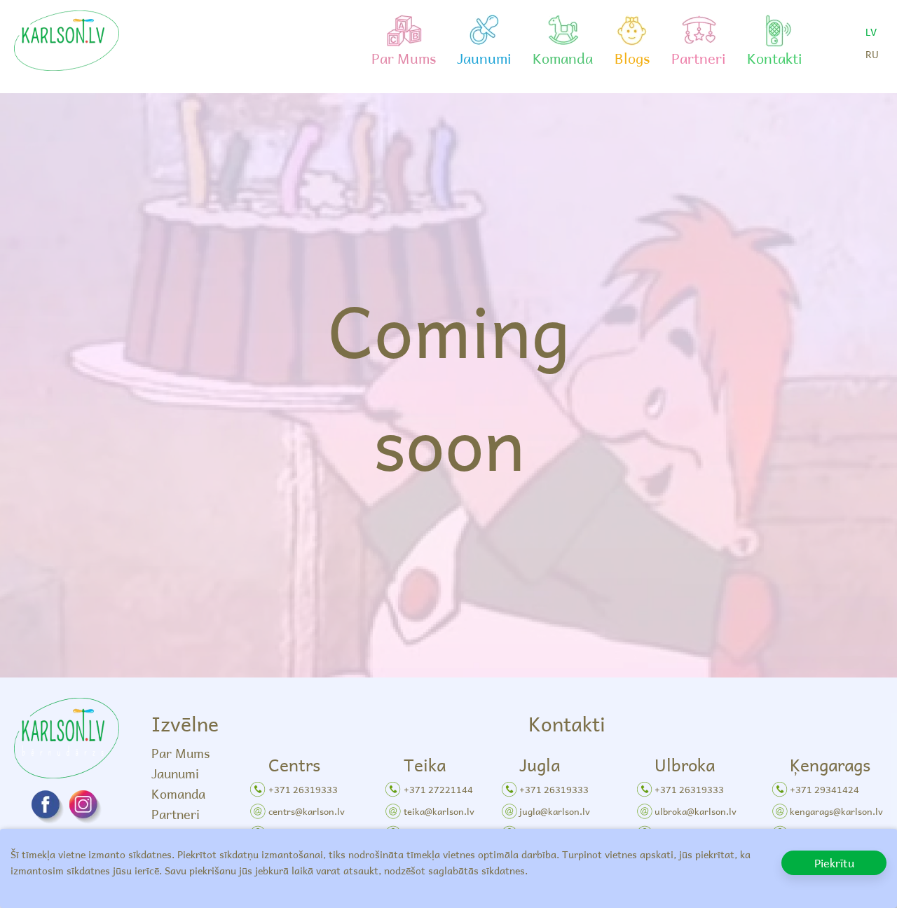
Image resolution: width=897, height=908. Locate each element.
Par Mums (180, 753)
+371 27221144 (438, 789)
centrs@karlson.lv (306, 811)
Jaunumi (175, 773)
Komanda (178, 793)
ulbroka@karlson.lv (696, 811)
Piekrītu (834, 862)
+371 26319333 (303, 789)
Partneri (175, 814)
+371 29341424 (824, 789)
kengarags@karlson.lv (836, 811)
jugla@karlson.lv (554, 811)
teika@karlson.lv (439, 811)
